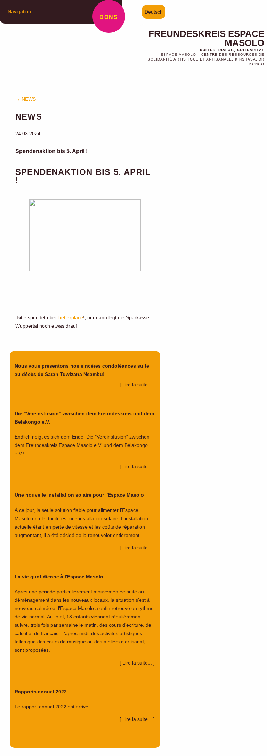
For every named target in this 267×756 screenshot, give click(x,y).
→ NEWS (25, 99)
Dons (108, 17)
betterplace (70, 317)
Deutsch (154, 12)
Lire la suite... (137, 384)
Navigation (19, 11)
